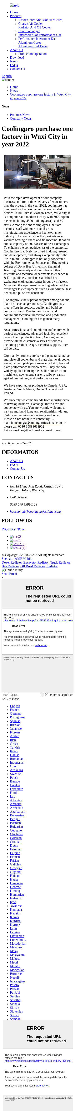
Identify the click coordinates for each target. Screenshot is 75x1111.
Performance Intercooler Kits (37, 38)
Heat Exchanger (29, 31)
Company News (20, 118)
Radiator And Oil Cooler (34, 27)
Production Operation (32, 54)
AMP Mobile (23, 558)
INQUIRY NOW (13, 529)
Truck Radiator (60, 562)
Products (15, 16)
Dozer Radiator (12, 562)
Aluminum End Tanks (33, 46)
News (14, 61)
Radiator (52, 566)
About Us (16, 50)
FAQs (14, 65)
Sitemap (7, 558)
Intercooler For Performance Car (39, 35)
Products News (20, 114)
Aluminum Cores (29, 42)
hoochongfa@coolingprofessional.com (35, 511)
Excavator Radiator (36, 562)
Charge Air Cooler (30, 23)
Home (14, 12)
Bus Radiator (10, 566)
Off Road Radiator (32, 566)
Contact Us (17, 69)
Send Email (9, 574)
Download (17, 57)
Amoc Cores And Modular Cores (40, 20)
